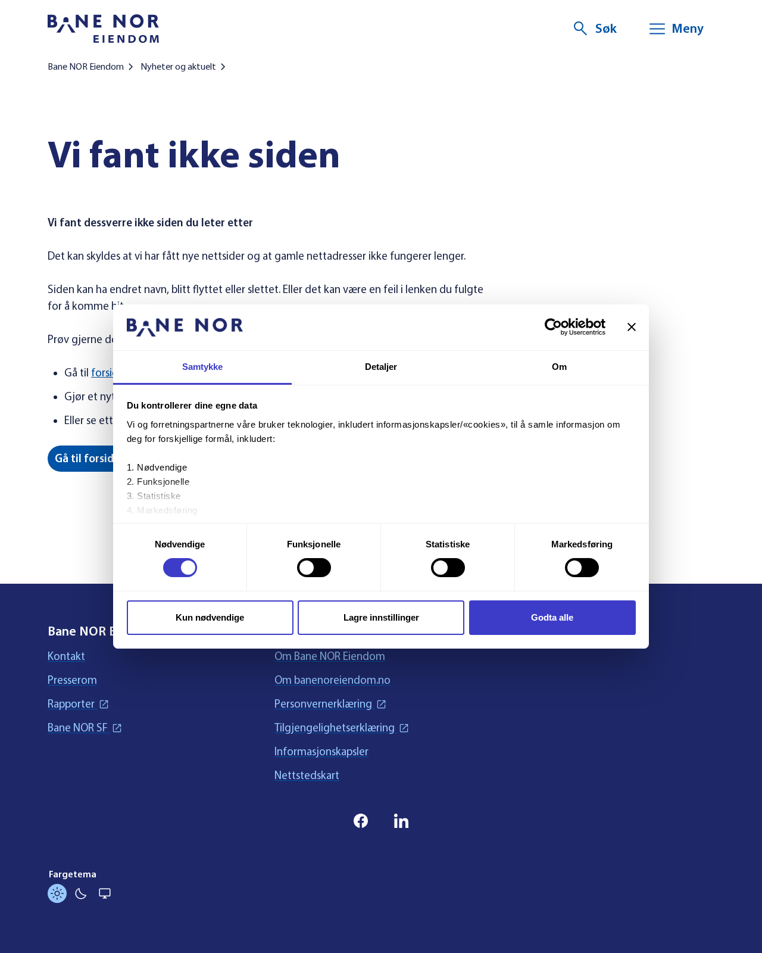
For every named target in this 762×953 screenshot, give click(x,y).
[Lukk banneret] (631, 327)
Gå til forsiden (90, 458)
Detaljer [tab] (381, 367)
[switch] (314, 567)
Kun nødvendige (210, 617)
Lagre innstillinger (381, 617)
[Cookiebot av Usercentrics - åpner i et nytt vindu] (553, 327)
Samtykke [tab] (202, 367)
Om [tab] (559, 367)
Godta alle (552, 617)
